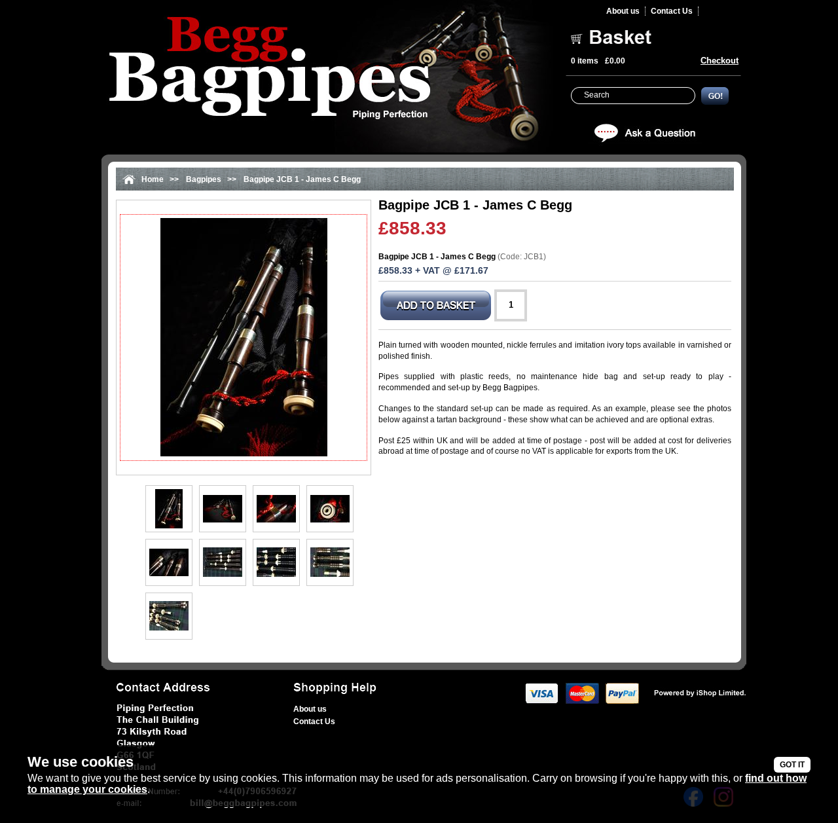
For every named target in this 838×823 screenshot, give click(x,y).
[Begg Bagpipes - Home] (327, 78)
